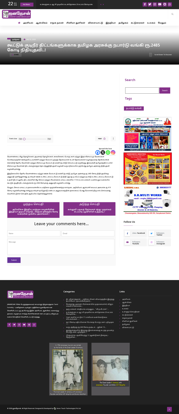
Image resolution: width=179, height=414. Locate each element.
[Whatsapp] (108, 152)
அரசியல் (28, 23)
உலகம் (151, 23)
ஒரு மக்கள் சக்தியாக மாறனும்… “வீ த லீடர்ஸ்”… (87, 309)
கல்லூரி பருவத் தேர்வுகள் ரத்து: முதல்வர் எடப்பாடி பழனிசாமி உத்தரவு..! (89, 211)
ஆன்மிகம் (41, 23)
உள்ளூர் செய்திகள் (131, 312)
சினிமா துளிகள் (75, 23)
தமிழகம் (123, 23)
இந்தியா (111, 23)
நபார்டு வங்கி (134, 108)
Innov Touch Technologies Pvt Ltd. (68, 408)
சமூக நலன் (57, 23)
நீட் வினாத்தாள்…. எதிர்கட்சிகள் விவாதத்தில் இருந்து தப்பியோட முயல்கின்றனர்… (90, 300)
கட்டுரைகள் (138, 23)
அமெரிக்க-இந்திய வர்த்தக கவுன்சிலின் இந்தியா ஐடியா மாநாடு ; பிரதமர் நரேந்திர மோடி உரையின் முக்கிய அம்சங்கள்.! (33, 212)
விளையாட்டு (95, 23)
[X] (103, 152)
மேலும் (162, 23)
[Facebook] (97, 152)
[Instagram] (113, 152)
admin (16, 55)
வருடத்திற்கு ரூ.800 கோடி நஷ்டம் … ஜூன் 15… (86, 327)
